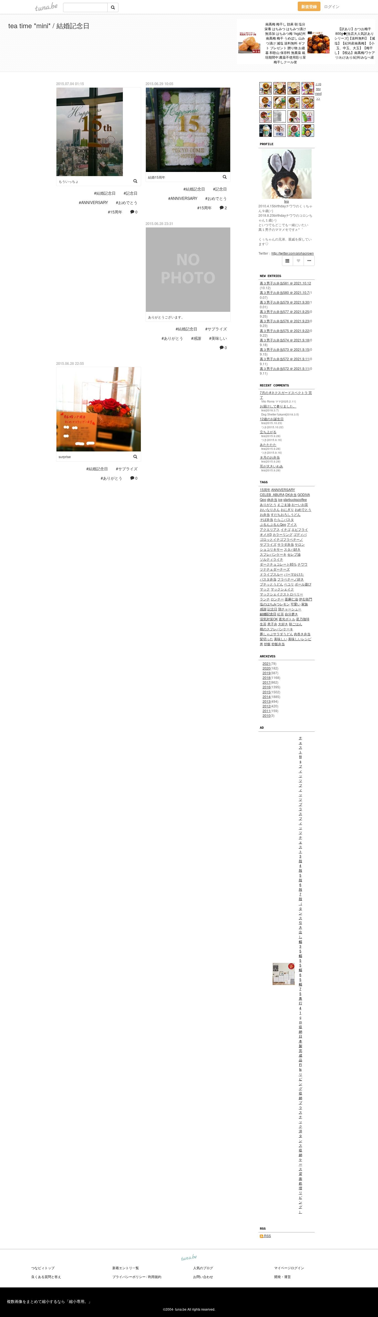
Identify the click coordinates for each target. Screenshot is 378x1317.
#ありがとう (172, 338)
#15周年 (115, 212)
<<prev (318, 86)
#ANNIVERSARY (93, 202)
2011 (266, 710)
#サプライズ (216, 328)
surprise (65, 456)
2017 (266, 682)
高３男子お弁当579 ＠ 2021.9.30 (284, 302)
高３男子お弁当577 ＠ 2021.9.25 (284, 311)
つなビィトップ (43, 1267)
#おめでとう (127, 202)
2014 (266, 696)
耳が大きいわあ (271, 466)
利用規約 (154, 1276)
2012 (266, 706)
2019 (266, 672)
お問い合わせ (203, 1276)
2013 (266, 701)
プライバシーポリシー (129, 1276)
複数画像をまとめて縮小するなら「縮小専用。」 (49, 1301)
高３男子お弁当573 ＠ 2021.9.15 (284, 349)
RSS (267, 1235)
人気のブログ (203, 1267)
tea (286, 201)
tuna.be (188, 1258)
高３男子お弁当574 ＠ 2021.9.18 (284, 340)
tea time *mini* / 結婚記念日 (49, 25)
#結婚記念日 (105, 193)
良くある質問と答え (46, 1276)
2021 (266, 663)
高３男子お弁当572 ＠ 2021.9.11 (284, 358)
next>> (318, 95)
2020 (266, 668)
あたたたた (268, 444)
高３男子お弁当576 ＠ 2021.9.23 (284, 320)
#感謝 (196, 338)
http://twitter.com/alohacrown (292, 253)
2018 (266, 677)
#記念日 (131, 193)
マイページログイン (289, 1267)
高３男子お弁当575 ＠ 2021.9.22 (284, 330)
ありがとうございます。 (166, 317)
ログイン (332, 6)
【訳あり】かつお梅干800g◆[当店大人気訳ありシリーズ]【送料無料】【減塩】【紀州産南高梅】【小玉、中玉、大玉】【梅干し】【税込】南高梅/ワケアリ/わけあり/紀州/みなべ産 (354, 42)
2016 (266, 686)
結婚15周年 (156, 177)
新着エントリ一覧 (125, 1267)
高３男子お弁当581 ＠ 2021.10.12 (285, 283)
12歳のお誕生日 (272, 418)
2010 (266, 715)
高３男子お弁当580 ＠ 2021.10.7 (284, 292)
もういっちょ (69, 181)
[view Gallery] (287, 260)
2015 (266, 691)
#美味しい (218, 338)
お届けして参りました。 (278, 406)
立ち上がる (268, 431)
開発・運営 (282, 1276)
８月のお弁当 (270, 457)
